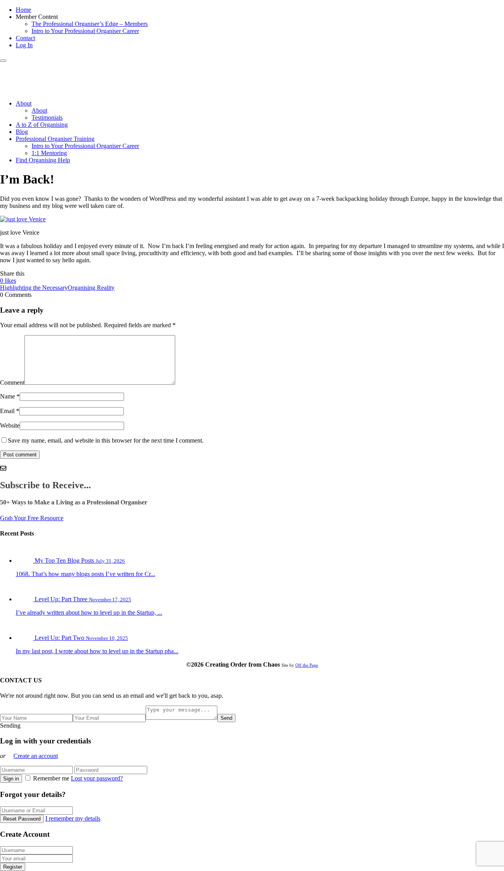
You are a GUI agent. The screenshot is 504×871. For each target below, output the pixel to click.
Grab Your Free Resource (31, 518)
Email (7, 411)
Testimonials (47, 117)
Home (23, 9)
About (24, 103)
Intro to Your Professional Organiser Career (85, 31)
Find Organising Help (43, 160)
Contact (25, 38)
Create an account (35, 755)
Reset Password (22, 819)
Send (226, 718)
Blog (22, 131)
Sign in (11, 779)
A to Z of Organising (42, 124)
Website (10, 425)
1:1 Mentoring (49, 153)
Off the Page (306, 665)
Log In (24, 45)
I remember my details (72, 818)
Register (12, 867)
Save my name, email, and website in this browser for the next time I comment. (106, 440)
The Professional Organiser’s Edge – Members (90, 23)
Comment (12, 382)
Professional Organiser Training (55, 138)
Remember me (51, 778)
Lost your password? (97, 778)
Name (7, 396)
